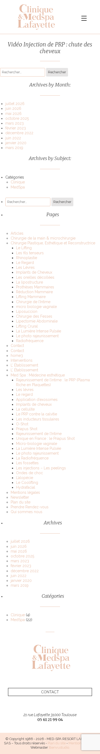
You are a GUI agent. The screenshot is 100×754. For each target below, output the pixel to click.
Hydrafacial (25, 487)
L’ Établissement (24, 365)
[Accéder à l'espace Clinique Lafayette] (36, 17)
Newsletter (20, 497)
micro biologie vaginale (36, 307)
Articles (17, 233)
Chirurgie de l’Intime (33, 302)
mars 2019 (14, 148)
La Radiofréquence (32, 458)
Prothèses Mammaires (35, 287)
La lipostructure (29, 282)
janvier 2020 (15, 143)
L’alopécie (24, 478)
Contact (17, 345)
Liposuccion (26, 311)
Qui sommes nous (26, 512)
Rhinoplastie (26, 258)
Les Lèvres (25, 267)
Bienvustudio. (59, 747)
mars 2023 (14, 123)
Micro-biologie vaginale (36, 443)
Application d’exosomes (37, 399)
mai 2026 (13, 113)
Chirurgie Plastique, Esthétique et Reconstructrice (53, 243)
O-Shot (22, 424)
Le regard (24, 394)
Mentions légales (25, 492)
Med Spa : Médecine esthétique (38, 375)
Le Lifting (24, 248)
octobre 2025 (17, 118)
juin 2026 (13, 108)
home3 (17, 355)
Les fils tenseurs (30, 253)
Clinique (18, 182)
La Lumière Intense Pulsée (38, 331)
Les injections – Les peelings (41, 468)
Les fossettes (27, 463)
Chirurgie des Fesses (34, 316)
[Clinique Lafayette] (50, 658)
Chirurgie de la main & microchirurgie (43, 238)
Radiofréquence (29, 341)
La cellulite (25, 409)
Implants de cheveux (34, 404)
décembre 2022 (19, 133)
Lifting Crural (27, 326)
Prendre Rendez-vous (30, 507)
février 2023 (15, 128)
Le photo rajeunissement (37, 336)
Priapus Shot (26, 429)
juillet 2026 (15, 104)
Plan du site (20, 502)
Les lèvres (25, 389)
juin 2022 (13, 138)
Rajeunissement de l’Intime (39, 434)
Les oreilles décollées (35, 277)
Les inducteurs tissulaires (37, 419)
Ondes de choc (29, 473)
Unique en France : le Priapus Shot (45, 438)
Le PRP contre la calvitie (36, 414)
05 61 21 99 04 (50, 719)
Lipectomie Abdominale (37, 321)
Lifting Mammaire (31, 297)
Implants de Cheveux (34, 272)
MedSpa (18, 187)
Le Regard (25, 262)
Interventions (22, 360)
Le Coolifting (27, 482)
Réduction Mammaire (34, 292)
